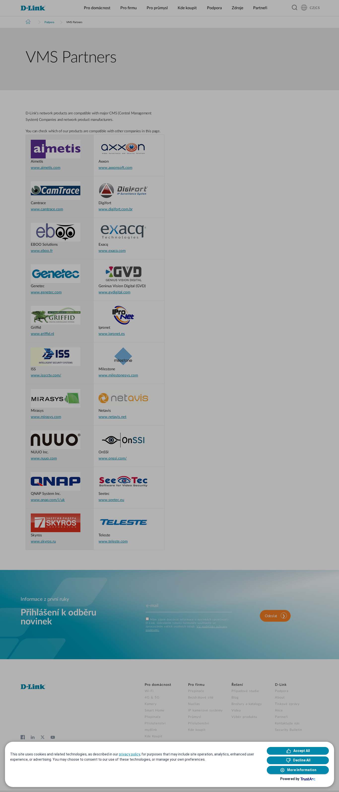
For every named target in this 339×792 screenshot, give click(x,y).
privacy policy (129, 754)
